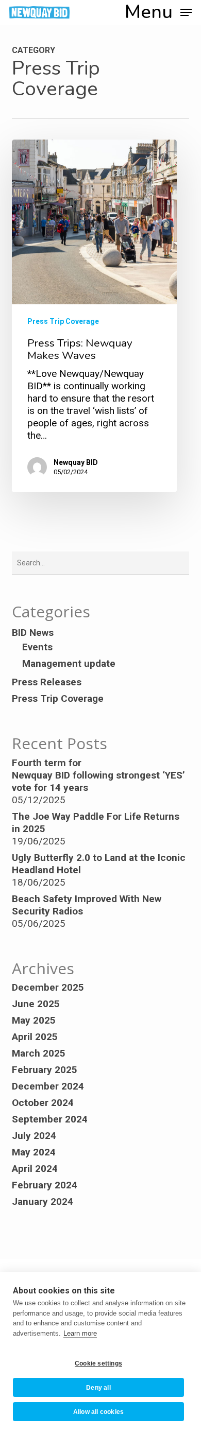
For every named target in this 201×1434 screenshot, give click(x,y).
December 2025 (48, 987)
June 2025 (36, 1004)
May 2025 (34, 1020)
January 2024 (42, 1201)
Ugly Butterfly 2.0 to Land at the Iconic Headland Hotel (99, 864)
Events (37, 647)
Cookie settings (98, 1363)
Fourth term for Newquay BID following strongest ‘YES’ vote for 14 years (98, 775)
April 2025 (35, 1037)
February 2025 (44, 1070)
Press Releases (46, 682)
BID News (33, 632)
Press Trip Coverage (63, 321)
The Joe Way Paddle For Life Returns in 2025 (95, 822)
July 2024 (34, 1136)
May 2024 (34, 1152)
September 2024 (50, 1119)
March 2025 (38, 1053)
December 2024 (48, 1086)
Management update (68, 663)
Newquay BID (76, 462)
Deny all (98, 1387)
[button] (158, 11)
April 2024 (35, 1168)
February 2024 (44, 1185)
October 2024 (43, 1103)
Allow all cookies (98, 1411)
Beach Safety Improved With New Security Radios (86, 905)
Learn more (80, 1333)
